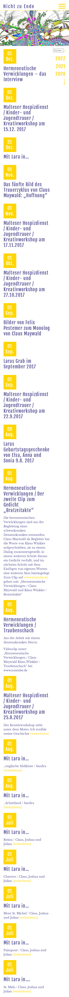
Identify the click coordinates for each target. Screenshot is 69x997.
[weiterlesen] (39, 733)
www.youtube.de (36, 577)
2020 (60, 74)
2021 (60, 66)
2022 (60, 58)
